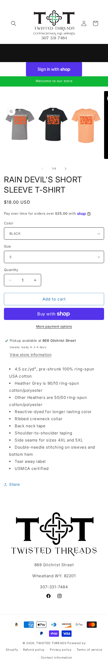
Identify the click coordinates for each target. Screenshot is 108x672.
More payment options (54, 326)
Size (7, 246)
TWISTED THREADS (51, 643)
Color (8, 223)
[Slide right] (65, 168)
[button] (13, 23)
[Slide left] (42, 168)
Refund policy (34, 649)
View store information (30, 354)
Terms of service (89, 649)
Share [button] (14, 484)
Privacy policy (61, 649)
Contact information (56, 657)
